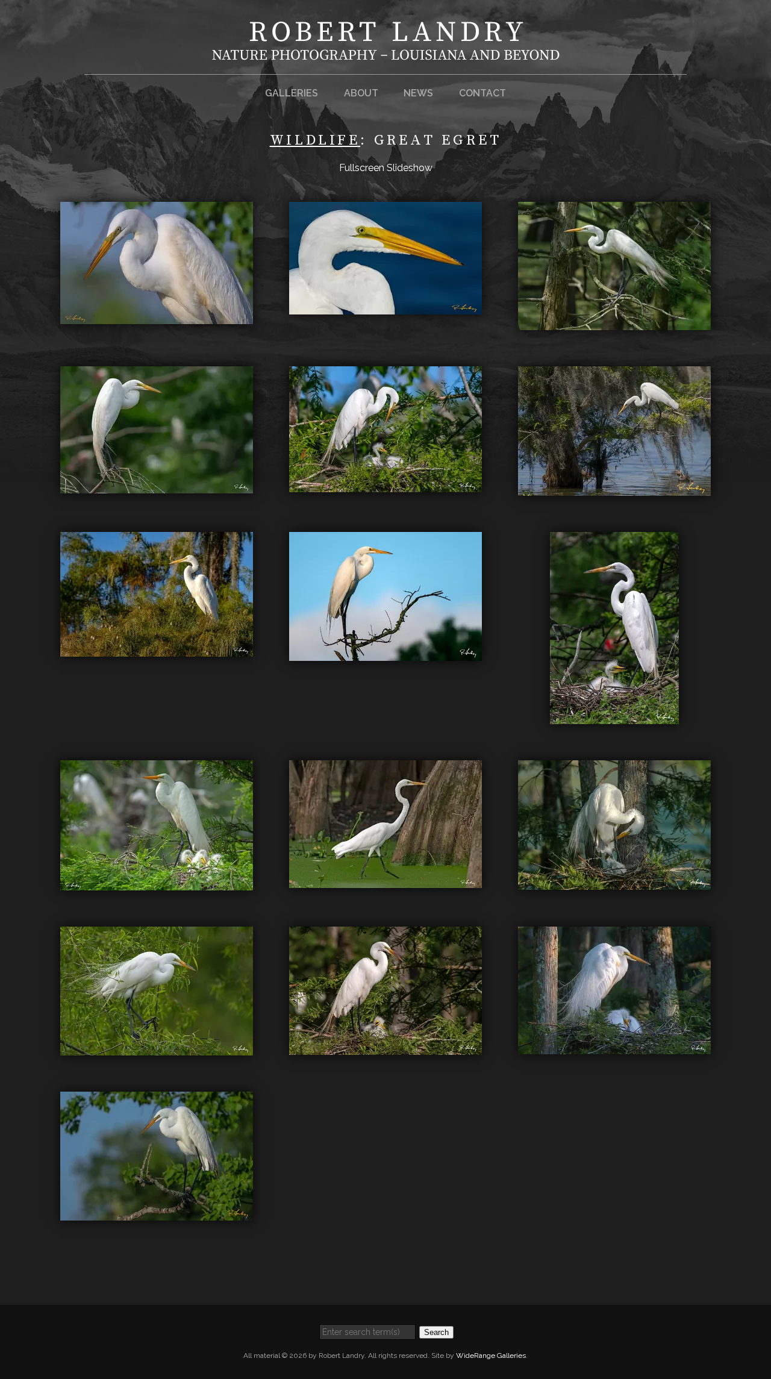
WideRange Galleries (491, 1355)
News (418, 93)
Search (436, 1332)
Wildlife (315, 140)
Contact (482, 93)
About (361, 93)
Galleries (291, 93)
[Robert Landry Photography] (386, 52)
